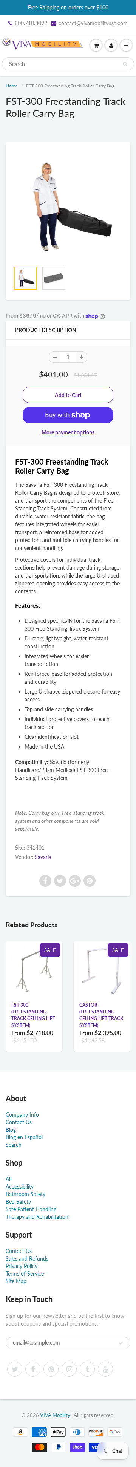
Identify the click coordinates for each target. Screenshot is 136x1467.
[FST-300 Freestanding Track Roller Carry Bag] (68, 205)
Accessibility (20, 1186)
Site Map (16, 1281)
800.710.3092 (31, 23)
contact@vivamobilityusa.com (93, 23)
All (8, 1179)
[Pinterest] (51, 1369)
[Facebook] (32, 1369)
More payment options (68, 432)
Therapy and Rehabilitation (37, 1216)
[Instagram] (69, 1369)
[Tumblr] (87, 1369)
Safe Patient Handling (31, 1209)
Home (12, 86)
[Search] (124, 64)
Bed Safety (18, 1201)
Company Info (22, 1114)
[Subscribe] (121, 1343)
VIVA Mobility (55, 1415)
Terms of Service (25, 1273)
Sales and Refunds (27, 1258)
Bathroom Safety (25, 1194)
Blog (11, 1129)
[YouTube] (105, 1369)
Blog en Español (24, 1137)
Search (14, 1145)
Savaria (43, 857)
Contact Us (19, 1122)
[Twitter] (14, 1369)
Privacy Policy (21, 1266)
